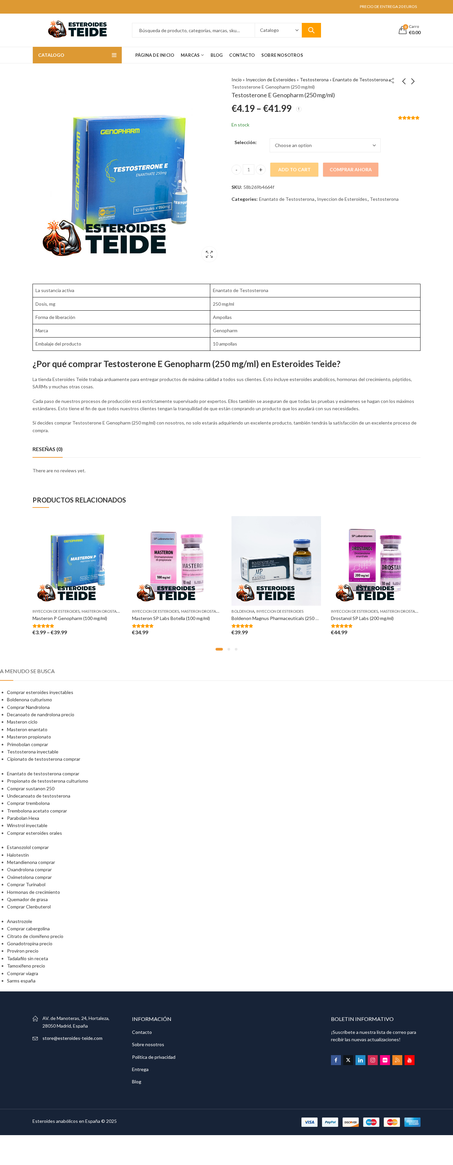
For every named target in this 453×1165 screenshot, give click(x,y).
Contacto (142, 1032)
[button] (219, 649)
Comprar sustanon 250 (30, 788)
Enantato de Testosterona (360, 79)
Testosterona (314, 79)
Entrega (140, 1069)
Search (311, 30)
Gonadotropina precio (29, 943)
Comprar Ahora (351, 169)
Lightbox (209, 254)
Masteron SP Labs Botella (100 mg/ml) (171, 618)
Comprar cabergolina (28, 928)
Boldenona (242, 611)
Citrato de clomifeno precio (35, 936)
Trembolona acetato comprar (37, 811)
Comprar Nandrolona (28, 707)
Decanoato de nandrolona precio (40, 714)
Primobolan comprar (27, 744)
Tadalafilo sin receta (27, 958)
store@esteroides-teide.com (72, 1038)
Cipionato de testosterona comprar (43, 759)
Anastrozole (19, 921)
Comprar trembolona (28, 803)
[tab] (47, 449)
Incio (236, 79)
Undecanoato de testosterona (38, 796)
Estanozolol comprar (28, 847)
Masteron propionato (29, 736)
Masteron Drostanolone (107, 611)
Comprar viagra (22, 973)
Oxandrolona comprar (29, 869)
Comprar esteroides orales (34, 833)
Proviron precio (22, 951)
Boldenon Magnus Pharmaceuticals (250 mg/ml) (280, 618)
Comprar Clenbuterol (29, 906)
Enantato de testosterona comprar (43, 773)
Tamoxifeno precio (26, 966)
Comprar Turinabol (26, 884)
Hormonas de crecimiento (33, 892)
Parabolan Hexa (23, 818)
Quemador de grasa (27, 899)
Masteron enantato (27, 729)
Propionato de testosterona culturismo (47, 781)
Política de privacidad (153, 1057)
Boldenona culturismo (29, 699)
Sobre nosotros (148, 1044)
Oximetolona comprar (29, 877)
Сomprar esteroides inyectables (40, 692)
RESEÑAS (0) (47, 449)
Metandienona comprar (31, 862)
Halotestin (18, 855)
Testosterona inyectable (32, 751)
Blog (136, 1081)
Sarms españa (21, 980)
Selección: (245, 142)
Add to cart (294, 169)
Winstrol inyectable (27, 825)
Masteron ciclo (22, 722)
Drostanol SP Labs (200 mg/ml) (362, 618)
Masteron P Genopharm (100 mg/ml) (69, 618)
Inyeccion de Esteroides (271, 79)
